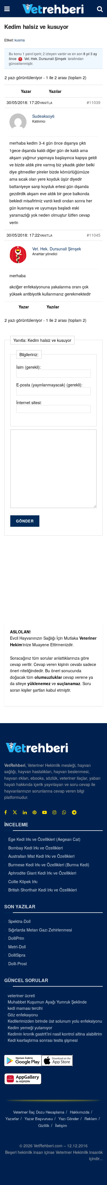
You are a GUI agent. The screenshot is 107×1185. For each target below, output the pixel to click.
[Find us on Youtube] (44, 812)
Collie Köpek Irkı (22, 881)
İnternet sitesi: (29, 402)
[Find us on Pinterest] (35, 812)
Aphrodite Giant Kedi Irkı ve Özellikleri (42, 873)
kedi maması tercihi (25, 1008)
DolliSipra (16, 955)
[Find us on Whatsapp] (64, 812)
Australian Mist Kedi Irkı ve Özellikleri (41, 856)
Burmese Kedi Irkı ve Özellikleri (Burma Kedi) (48, 864)
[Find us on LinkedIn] (25, 812)
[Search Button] (100, 8)
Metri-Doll (17, 946)
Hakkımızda (79, 1112)
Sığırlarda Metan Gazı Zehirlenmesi (40, 930)
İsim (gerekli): (28, 367)
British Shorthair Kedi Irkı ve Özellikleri (42, 890)
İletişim (61, 1125)
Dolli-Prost (17, 963)
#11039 (93, 102)
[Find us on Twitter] (15, 812)
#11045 (93, 235)
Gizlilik (43, 1125)
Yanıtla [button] (46, 102)
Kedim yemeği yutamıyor (30, 1027)
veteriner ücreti (21, 995)
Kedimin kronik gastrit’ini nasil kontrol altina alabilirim (55, 1034)
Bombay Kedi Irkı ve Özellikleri (35, 848)
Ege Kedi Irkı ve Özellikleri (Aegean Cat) (44, 839)
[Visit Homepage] (53, 8)
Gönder (25, 521)
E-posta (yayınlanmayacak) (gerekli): (49, 384)
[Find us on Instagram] (54, 812)
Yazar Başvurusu (39, 1118)
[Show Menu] (7, 8)
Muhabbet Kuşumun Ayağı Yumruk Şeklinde (47, 1002)
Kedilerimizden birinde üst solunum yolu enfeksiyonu (55, 1021)
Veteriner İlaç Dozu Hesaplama (38, 1112)
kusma (20, 39)
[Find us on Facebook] (5, 812)
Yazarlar (12, 1118)
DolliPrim (16, 938)
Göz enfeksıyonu (23, 1015)
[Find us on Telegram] (74, 812)
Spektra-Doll (19, 921)
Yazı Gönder (68, 1118)
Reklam (90, 1118)
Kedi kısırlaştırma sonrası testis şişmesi (43, 1040)
